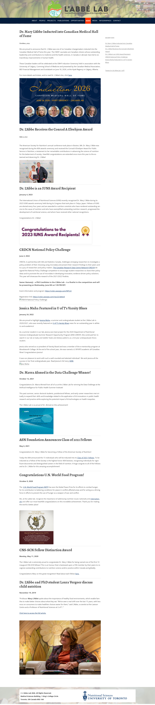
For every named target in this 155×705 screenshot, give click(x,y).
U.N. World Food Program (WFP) (35, 487)
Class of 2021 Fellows (85, 458)
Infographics (105, 21)
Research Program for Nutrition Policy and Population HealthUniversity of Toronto (77, 9)
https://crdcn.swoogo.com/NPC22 (58, 291)
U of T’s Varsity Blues (61, 323)
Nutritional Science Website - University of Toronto (108, 696)
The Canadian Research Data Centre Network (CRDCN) (74, 267)
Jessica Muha (45, 320)
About (34, 21)
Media (94, 21)
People (42, 21)
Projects (51, 21)
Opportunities (77, 21)
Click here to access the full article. (32, 613)
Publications (63, 21)
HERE (71, 361)
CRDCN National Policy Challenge (116, 57)
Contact (117, 21)
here (70, 75)
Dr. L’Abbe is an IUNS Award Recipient (117, 54)
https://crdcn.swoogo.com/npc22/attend (49, 297)
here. (77, 574)
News (88, 21)
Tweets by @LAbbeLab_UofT (114, 71)
